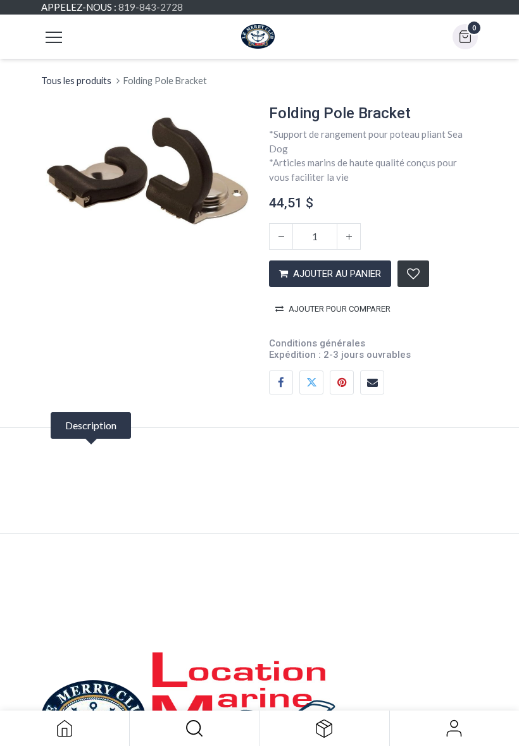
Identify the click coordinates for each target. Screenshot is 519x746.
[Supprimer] (281, 236)
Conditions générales (317, 343)
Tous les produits (76, 80)
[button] (194, 728)
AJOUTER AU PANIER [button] (337, 273)
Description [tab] (90, 425)
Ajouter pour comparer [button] (340, 309)
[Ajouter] (348, 236)
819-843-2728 (150, 7)
